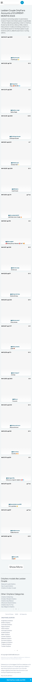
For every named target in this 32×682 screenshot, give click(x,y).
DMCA (16, 614)
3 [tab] (18, 609)
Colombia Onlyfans (6, 624)
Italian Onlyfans (5, 634)
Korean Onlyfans (6, 636)
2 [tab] (16, 609)
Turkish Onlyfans (6, 646)
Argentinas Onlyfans (7, 620)
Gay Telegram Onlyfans (7, 607)
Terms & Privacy (9, 614)
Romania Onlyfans (6, 640)
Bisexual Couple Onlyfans (8, 584)
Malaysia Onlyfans (6, 638)
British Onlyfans (5, 622)
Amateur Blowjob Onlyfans (8, 599)
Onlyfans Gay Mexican (7, 601)
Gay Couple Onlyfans (7, 586)
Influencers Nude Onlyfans (8, 603)
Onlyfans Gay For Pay (7, 605)
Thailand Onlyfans (6, 644)
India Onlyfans (5, 628)
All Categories (23, 614)
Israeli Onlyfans (5, 632)
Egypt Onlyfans (5, 626)
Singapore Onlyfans (6, 642)
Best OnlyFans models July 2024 (16, 680)
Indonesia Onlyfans (6, 630)
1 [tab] (13, 609)
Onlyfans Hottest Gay (7, 597)
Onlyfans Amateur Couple (8, 588)
